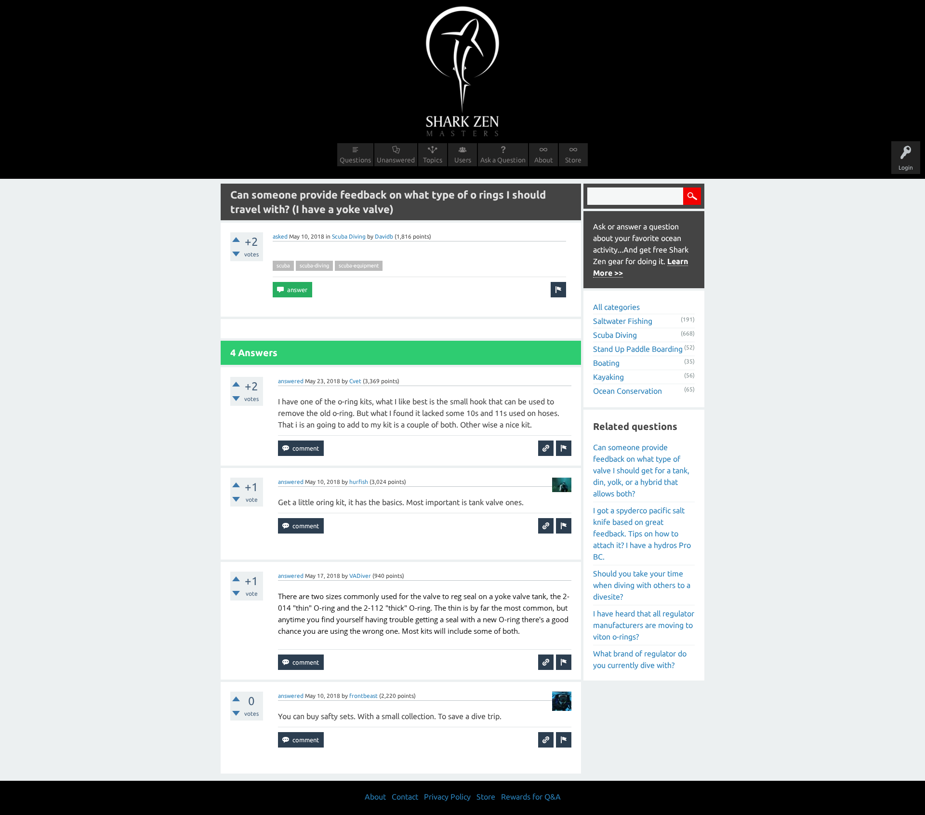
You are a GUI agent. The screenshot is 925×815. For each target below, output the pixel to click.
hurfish (358, 482)
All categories (616, 307)
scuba (283, 265)
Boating (606, 363)
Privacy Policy (447, 796)
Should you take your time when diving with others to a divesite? (641, 585)
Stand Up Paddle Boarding (638, 349)
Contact (405, 796)
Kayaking (608, 377)
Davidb (384, 236)
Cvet (355, 381)
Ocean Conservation (627, 391)
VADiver (360, 576)
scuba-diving (314, 265)
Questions (355, 160)
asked (280, 236)
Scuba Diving (349, 236)
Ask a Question (503, 160)
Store (573, 160)
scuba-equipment (359, 265)
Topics (432, 160)
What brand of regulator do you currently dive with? (640, 659)
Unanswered (396, 160)
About (543, 160)
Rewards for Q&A (531, 796)
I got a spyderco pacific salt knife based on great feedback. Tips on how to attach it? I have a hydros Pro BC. (642, 533)
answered (291, 381)
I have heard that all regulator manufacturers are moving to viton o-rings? (643, 625)
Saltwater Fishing (622, 321)
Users (462, 160)
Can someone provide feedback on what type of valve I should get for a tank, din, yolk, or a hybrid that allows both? (641, 470)
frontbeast (363, 696)
